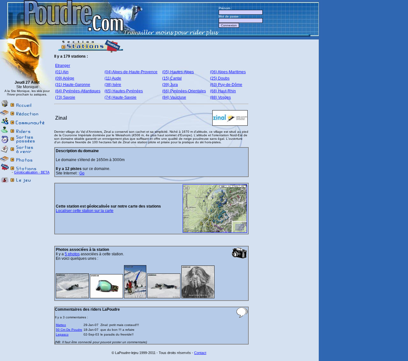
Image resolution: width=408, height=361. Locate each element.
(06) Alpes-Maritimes (228, 72)
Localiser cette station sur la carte (84, 211)
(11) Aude (113, 78)
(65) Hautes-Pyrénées (124, 91)
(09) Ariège (64, 78)
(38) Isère (113, 84)
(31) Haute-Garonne (72, 84)
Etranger (62, 65)
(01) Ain (62, 72)
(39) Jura (170, 84)
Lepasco (62, 334)
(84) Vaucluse (174, 97)
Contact (200, 353)
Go (81, 173)
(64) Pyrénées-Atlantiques (77, 91)
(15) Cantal (172, 78)
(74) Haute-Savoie (120, 97)
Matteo (61, 325)
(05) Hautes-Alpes (178, 72)
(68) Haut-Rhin (223, 91)
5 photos (72, 254)
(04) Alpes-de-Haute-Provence (131, 72)
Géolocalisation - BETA (31, 172)
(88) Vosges (220, 97)
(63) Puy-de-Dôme (226, 84)
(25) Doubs (219, 78)
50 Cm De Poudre (69, 329)
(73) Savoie (65, 97)
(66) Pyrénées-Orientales (184, 91)
